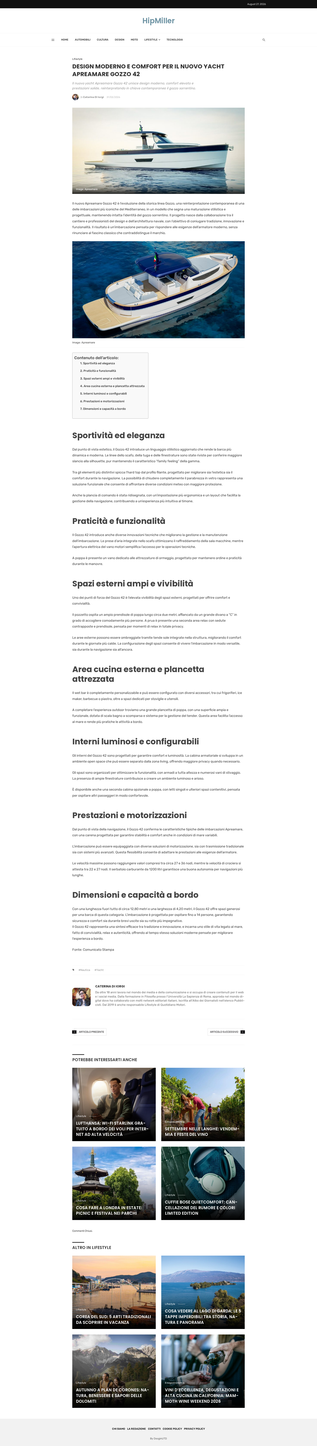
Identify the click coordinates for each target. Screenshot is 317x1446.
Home (64, 39)
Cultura (102, 39)
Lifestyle (151, 39)
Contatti (154, 1428)
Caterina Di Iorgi (93, 97)
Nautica (85, 970)
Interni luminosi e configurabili (105, 393)
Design (119, 39)
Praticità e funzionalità (99, 371)
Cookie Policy (172, 1428)
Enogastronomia (174, 1121)
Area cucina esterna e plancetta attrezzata (114, 386)
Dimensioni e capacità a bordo (104, 409)
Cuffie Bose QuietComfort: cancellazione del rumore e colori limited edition (201, 1207)
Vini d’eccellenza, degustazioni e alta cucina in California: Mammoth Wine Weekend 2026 (202, 1395)
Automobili (82, 39)
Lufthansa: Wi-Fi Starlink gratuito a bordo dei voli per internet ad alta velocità (112, 1129)
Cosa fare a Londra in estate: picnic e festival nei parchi (109, 1210)
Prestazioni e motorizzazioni (103, 401)
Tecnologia (175, 39)
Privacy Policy (194, 1428)
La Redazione (136, 1428)
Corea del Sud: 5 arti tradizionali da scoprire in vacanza (113, 1319)
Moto (134, 39)
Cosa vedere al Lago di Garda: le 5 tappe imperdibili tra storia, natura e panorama (203, 1316)
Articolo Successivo (224, 1031)
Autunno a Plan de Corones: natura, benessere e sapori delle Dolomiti (112, 1395)
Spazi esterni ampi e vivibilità (103, 378)
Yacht (100, 970)
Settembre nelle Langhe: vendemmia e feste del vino (202, 1131)
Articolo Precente (91, 1031)
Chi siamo (118, 1428)
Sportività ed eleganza (99, 363)
